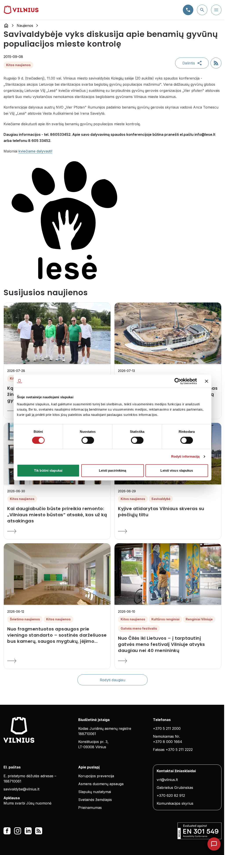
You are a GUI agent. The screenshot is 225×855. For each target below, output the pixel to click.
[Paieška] (202, 10)
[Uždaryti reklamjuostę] (206, 381)
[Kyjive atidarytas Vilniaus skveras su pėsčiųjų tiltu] (168, 531)
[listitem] (57, 514)
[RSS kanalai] (38, 830)
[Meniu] (216, 10)
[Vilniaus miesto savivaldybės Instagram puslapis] (17, 830)
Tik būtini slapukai (48, 470)
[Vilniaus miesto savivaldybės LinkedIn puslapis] (28, 830)
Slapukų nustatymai (94, 792)
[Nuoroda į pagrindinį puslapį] (6, 25)
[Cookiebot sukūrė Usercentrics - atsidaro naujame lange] (177, 381)
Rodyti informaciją (185, 456)
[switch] (88, 440)
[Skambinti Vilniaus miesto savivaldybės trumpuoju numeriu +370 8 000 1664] (188, 10)
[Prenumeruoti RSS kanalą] (215, 63)
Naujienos (25, 25)
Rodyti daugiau (112, 680)
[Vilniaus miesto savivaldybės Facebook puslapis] (7, 830)
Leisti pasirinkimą (112, 470)
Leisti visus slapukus (176, 470)
